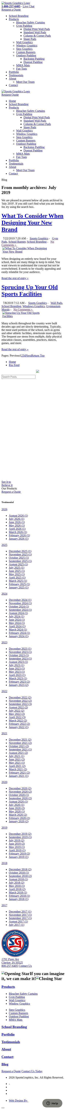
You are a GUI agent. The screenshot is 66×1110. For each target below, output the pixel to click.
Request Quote (10, 94)
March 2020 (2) (18, 814)
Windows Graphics (34, 306)
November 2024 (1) (20, 603)
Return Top (38, 355)
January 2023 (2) (18, 685)
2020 (4, 782)
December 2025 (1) (20, 551)
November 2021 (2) (20, 742)
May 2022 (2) (17, 713)
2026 (4, 509)
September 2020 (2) (20, 798)
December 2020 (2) (20, 788)
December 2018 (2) (20, 869)
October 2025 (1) (19, 557)
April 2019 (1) (17, 850)
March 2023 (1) (18, 678)
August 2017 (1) (18, 921)
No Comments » (23, 309)
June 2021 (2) (17, 759)
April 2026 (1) (17, 528)
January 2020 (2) (18, 821)
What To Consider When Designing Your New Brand (32, 222)
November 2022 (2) (20, 700)
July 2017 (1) (16, 924)
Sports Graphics (39, 238)
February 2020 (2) (19, 818)
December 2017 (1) (20, 911)
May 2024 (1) (17, 623)
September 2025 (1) (20, 561)
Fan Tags (21, 68)
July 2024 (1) (16, 616)
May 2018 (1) (17, 885)
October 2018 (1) (19, 872)
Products (14, 19)
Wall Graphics (24, 42)
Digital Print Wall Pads (36, 29)
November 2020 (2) (20, 791)
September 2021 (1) (20, 749)
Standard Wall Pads (34, 32)
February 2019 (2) (19, 853)
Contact (13, 85)
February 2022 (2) (19, 723)
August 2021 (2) (18, 752)
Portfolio (14, 72)
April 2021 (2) (17, 766)
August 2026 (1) (18, 515)
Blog (4, 1064)
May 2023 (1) (17, 671)
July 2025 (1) (16, 567)
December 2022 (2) (20, 697)
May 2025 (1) (17, 574)
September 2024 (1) (20, 609)
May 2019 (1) (17, 847)
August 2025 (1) (18, 564)
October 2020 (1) (19, 795)
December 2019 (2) (20, 833)
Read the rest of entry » (14, 278)
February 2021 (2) (19, 772)
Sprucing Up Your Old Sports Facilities (29, 290)
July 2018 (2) (16, 882)
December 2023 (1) (20, 648)
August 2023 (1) (18, 661)
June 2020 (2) (17, 808)
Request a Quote (11, 9)
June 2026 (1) (17, 522)
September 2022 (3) (20, 704)
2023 (4, 642)
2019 (4, 827)
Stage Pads (29, 39)
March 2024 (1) (18, 629)
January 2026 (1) (18, 538)
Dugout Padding (33, 62)
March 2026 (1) (18, 532)
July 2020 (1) (16, 804)
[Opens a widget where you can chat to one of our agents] (52, 1103)
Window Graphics (26, 45)
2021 (4, 733)
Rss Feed (14, 365)
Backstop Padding (34, 58)
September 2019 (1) (20, 837)
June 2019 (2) (17, 843)
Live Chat (28, 6)
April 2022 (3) (17, 717)
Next (28, 355)
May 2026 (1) (17, 525)
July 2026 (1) (16, 518)
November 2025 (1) (20, 554)
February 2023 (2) (19, 681)
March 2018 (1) (18, 892)
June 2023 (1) (17, 668)
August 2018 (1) (18, 879)
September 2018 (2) (20, 876)
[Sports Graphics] (15, 3)
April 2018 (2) (17, 889)
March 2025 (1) (18, 580)
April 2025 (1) (17, 577)
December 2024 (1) (20, 599)
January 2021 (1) (18, 775)
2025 (4, 544)
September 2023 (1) (20, 658)
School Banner (16, 241)
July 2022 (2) (16, 710)
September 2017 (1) (20, 918)
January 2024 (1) (18, 636)
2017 (4, 905)
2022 (4, 691)
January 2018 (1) (18, 899)
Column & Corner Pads (37, 35)
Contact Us (25, 965)
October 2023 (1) (19, 655)
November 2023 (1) (20, 652)
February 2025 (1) (19, 584)
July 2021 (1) (16, 756)
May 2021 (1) (17, 762)
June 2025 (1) (17, 571)
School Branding (18, 15)
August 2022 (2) (18, 707)
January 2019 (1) (18, 856)
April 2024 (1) (17, 626)
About (12, 78)
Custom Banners (25, 52)
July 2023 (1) (16, 665)
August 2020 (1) (18, 801)
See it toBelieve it (6, 483)
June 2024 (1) (17, 619)
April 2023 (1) (17, 675)
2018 (4, 863)
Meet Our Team (25, 81)
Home (12, 100)
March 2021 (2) (18, 769)
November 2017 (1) (20, 914)
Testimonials (16, 75)
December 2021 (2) (20, 739)
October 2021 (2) (19, 746)
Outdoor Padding (26, 55)
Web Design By (18, 1100)
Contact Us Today (32, 1071)
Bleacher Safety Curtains (30, 22)
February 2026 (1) (19, 535)
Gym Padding (24, 25)
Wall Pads (56, 302)
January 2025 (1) (18, 587)
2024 (4, 593)
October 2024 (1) (19, 606)
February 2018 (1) (19, 895)
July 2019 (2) (16, 840)
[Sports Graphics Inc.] (15, 955)
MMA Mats (23, 65)
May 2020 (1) (17, 811)
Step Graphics (24, 48)
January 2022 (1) (18, 727)
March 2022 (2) (18, 720)
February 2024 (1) (19, 632)
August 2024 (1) (18, 613)
